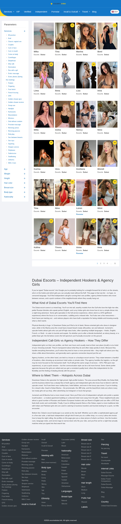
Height (7, 178)
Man (43, 459)
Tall (42, 490)
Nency (79, 130)
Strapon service (13, 147)
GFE (9, 96)
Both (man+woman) (48, 462)
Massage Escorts (107, 476)
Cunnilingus (12, 57)
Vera (57, 169)
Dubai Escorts (106, 472)
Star (102, 439)
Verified (27, 12)
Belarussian (65, 458)
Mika (36, 52)
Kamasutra (12, 112)
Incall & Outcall (47, 446)
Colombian (65, 464)
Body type (8, 192)
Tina (57, 52)
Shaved (84, 502)
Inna (99, 91)
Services (7, 31)
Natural (64, 500)
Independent (41, 12)
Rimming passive (14, 131)
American (65, 455)
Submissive (12, 153)
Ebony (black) (46, 505)
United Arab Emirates (109, 506)
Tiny (43, 493)
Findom (10, 83)
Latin (63, 443)
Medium (84, 490)
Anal (9, 38)
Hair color (8, 183)
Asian (43, 502)
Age (6, 169)
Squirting (11, 144)
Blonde (83, 468)
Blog (94, 12)
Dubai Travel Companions (106, 480)
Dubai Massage (107, 487)
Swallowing (12, 156)
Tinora (58, 247)
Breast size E (86, 456)
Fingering (11, 86)
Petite (43, 481)
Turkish (64, 480)
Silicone (64, 504)
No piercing (105, 448)
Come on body (13, 54)
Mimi (99, 208)
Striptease (11, 150)
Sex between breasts (15, 137)
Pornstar (55, 12)
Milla (36, 130)
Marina (79, 52)
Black (83, 475)
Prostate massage (14, 124)
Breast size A (86, 444)
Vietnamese (65, 486)
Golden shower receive (16, 102)
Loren (79, 208)
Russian (64, 474)
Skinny (43, 484)
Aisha (58, 130)
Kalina (37, 247)
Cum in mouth (13, 51)
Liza (78, 91)
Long (83, 493)
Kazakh (64, 467)
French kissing (13, 93)
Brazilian (64, 461)
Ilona (57, 91)
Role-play (11, 134)
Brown (83, 471)
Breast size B (86, 447)
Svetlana (80, 169)
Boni (99, 52)
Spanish (64, 477)
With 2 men (12, 163)
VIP (18, 12)
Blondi (100, 169)
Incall (43, 439)
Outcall (44, 443)
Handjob (11, 108)
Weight (7, 174)
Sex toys (11, 140)
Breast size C (86, 450)
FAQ (102, 497)
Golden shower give (15, 99)
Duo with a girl (13, 70)
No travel (104, 457)
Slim (43, 487)
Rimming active (13, 128)
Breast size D (86, 453)
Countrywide (105, 460)
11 (115, 263)
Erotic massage (13, 73)
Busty (43, 474)
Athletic (44, 471)
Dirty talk (11, 64)
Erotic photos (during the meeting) (14, 78)
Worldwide (105, 463)
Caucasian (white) (68, 439)
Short (83, 487)
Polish (63, 470)
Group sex (11, 105)
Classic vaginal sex (15, 41)
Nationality (8, 197)
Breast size (8, 188)
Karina (37, 169)
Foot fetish (11, 89)
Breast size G (86, 459)
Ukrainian (65, 483)
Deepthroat (12, 61)
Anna (79, 247)
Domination (12, 67)
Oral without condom (15, 121)
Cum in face (12, 48)
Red (82, 478)
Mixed (63, 446)
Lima (36, 91)
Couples (11, 45)
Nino (99, 130)
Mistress (11, 118)
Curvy (43, 478)
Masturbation (12, 115)
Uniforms (11, 160)
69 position (12, 35)
